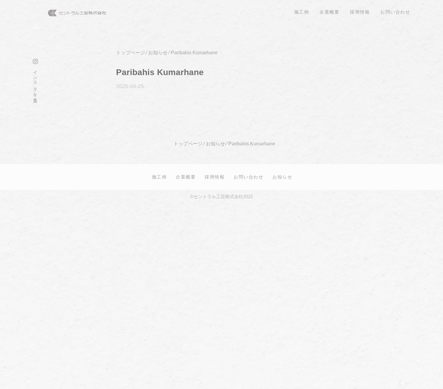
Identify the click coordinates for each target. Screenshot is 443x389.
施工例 (159, 176)
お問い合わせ (248, 176)
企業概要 (186, 176)
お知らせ (282, 176)
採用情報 (215, 176)
